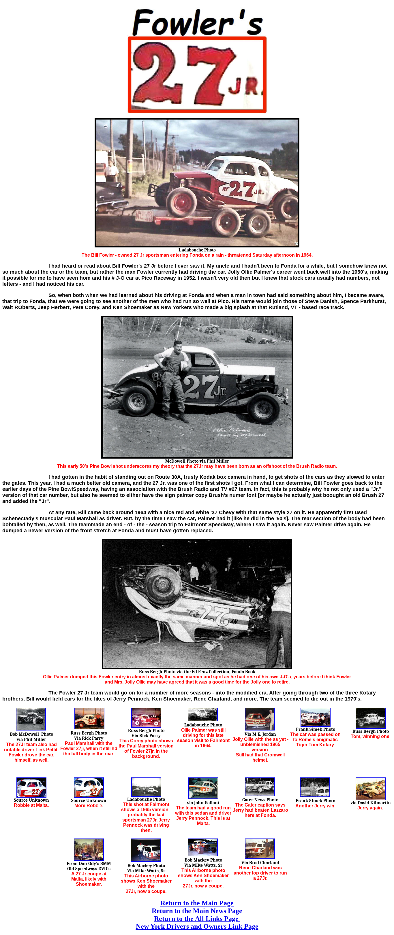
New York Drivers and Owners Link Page (197, 926)
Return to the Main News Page (197, 911)
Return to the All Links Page (197, 918)
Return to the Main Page (197, 903)
